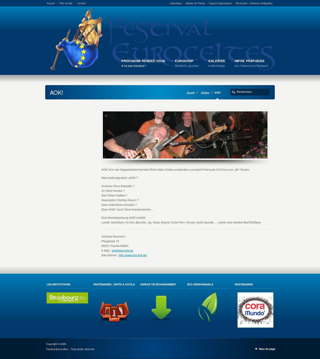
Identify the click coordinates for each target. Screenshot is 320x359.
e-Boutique (176, 3)
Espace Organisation (220, 3)
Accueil (51, 3)
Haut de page (267, 349)
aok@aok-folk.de (122, 250)
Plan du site (66, 3)
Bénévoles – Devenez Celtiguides (254, 3)
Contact (81, 3)
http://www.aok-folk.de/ (133, 255)
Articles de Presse (195, 3)
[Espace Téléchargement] (161, 321)
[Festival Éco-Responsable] (208, 321)
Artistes (205, 92)
